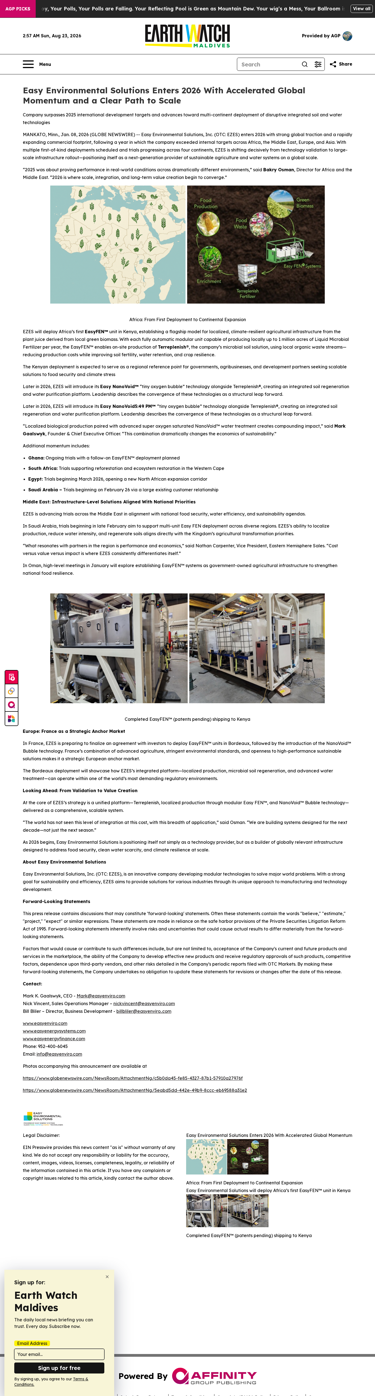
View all (361, 8)
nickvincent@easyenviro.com (144, 1003)
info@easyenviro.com (59, 1054)
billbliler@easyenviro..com (143, 1011)
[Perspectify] (11, 691)
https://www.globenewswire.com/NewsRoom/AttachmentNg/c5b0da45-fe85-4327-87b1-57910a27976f (133, 1078)
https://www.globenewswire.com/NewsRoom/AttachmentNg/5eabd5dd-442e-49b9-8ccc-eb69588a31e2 (135, 1090)
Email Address (32, 1343)
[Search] (304, 64)
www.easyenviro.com (45, 1023)
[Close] (107, 1276)
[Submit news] (11, 677)
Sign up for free (59, 1367)
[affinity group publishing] (11, 705)
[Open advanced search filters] (317, 64)
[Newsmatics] (11, 718)
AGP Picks (17, 9)
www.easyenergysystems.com (54, 1031)
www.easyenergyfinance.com (54, 1038)
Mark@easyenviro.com (101, 996)
